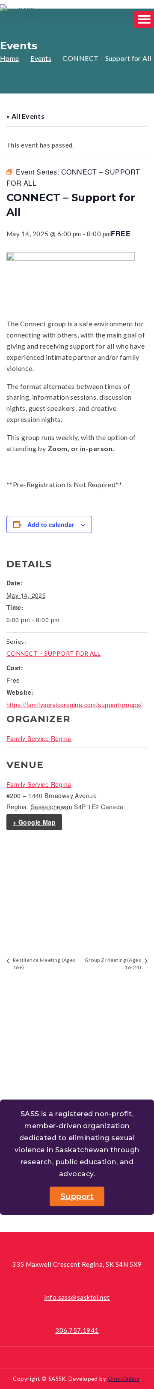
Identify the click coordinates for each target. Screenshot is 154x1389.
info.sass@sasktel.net (77, 1297)
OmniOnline (124, 1378)
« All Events (25, 116)
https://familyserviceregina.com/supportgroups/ (74, 704)
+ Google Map (34, 822)
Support (77, 1196)
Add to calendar (50, 524)
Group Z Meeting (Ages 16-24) (113, 963)
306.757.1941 (76, 1330)
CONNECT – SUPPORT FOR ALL (53, 653)
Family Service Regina (38, 738)
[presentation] (68, 1080)
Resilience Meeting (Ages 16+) (44, 963)
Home (9, 58)
